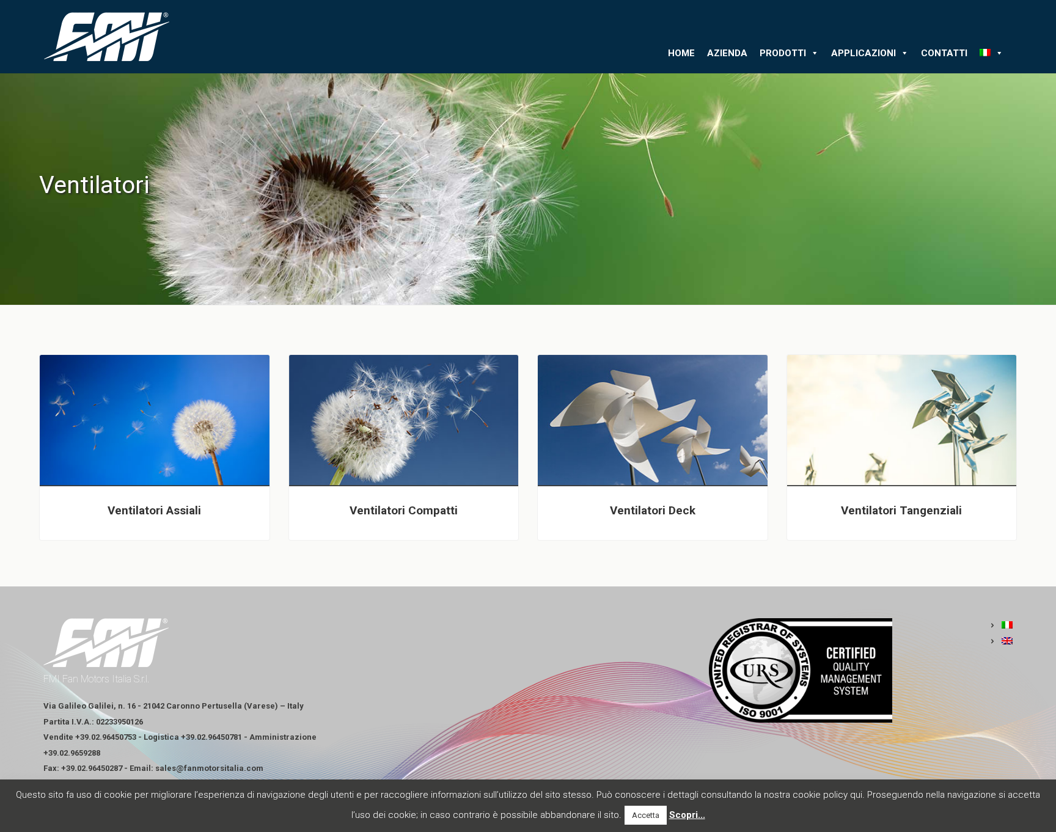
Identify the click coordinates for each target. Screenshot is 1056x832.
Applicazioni (863, 53)
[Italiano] (992, 53)
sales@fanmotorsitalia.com (209, 768)
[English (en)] (1001, 641)
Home (681, 53)
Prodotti (783, 53)
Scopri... (687, 814)
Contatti (944, 53)
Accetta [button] (645, 815)
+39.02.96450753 (105, 737)
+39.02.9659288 (71, 752)
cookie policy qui (827, 794)
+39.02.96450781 (211, 737)
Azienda (727, 53)
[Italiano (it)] (1001, 625)
